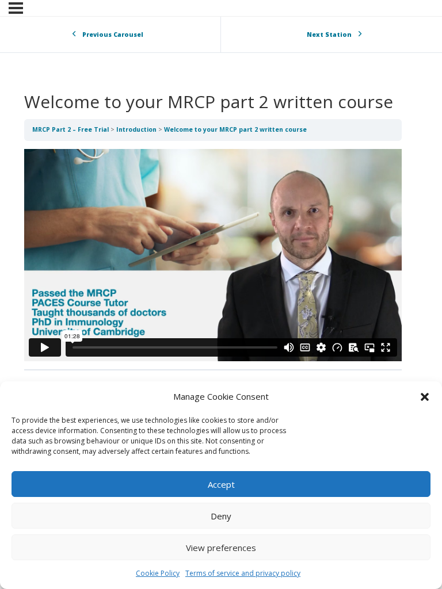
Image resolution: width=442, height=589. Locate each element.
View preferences (221, 547)
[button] (424, 397)
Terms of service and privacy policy (242, 573)
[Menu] (16, 8)
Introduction (137, 129)
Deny (221, 516)
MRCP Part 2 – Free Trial (71, 129)
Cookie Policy (158, 573)
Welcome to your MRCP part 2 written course (235, 129)
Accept (221, 484)
